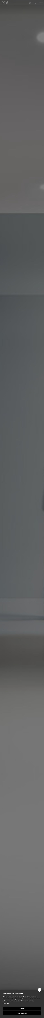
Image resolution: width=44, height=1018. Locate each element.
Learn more (6, 1003)
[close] (39, 990)
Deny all (22, 1008)
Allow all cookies (22, 1013)
